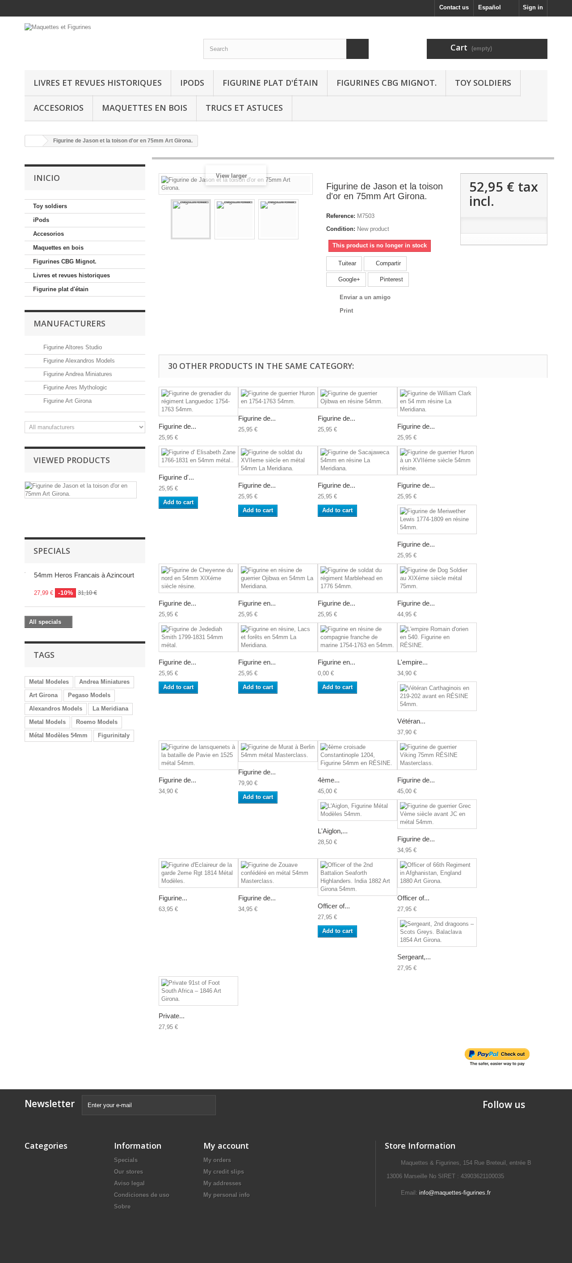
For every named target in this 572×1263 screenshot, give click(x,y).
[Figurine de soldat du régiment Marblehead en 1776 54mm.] (357, 578)
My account (226, 1145)
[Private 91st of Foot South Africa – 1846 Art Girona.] (198, 991)
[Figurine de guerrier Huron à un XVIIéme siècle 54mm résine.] (437, 460)
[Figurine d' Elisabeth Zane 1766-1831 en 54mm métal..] (198, 456)
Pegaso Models (89, 695)
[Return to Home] (33, 140)
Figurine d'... (176, 477)
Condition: (340, 229)
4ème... (329, 780)
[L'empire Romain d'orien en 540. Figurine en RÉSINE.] (437, 637)
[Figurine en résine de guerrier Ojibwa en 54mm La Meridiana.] (278, 578)
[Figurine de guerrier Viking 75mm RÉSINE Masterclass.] (437, 755)
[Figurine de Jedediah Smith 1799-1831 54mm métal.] (198, 637)
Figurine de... (177, 426)
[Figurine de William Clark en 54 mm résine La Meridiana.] (437, 401)
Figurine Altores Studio (72, 347)
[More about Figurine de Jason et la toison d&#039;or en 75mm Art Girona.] (81, 489)
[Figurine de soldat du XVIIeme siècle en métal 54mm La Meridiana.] (278, 460)
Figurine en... (257, 603)
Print (346, 310)
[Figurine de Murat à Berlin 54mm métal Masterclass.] (278, 751)
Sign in (533, 7)
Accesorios (59, 107)
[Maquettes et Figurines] (107, 39)
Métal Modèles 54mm (58, 735)
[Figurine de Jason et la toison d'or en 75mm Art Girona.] (190, 219)
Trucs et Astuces (244, 107)
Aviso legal (129, 1183)
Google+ (348, 279)
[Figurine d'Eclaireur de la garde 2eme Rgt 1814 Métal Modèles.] (198, 873)
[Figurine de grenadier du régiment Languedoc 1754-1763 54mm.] (198, 401)
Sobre (122, 1206)
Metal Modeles (49, 681)
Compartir (387, 263)
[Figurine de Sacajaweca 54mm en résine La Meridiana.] (357, 460)
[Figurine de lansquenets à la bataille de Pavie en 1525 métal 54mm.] (198, 755)
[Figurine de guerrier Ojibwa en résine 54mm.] (357, 397)
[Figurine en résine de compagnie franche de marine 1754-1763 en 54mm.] (357, 637)
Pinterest (390, 279)
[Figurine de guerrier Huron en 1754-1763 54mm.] (278, 397)
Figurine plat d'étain (270, 82)
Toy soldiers (483, 82)
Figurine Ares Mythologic (74, 387)
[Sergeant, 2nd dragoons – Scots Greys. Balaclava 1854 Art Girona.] (437, 932)
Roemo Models (97, 722)
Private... (172, 1016)
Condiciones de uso (141, 1195)
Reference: (340, 216)
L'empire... (412, 662)
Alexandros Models (55, 708)
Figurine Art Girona (67, 400)
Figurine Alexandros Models (78, 360)
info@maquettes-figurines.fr (455, 1192)
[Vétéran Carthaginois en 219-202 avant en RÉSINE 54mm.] (437, 696)
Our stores (128, 1171)
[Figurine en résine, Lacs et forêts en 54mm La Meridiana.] (278, 637)
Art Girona (43, 695)
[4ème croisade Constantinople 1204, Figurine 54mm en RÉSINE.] (357, 755)
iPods (192, 82)
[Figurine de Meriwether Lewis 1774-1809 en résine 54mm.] (437, 519)
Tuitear (346, 263)
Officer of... (334, 906)
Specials (52, 550)
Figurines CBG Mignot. (386, 82)
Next (306, 220)
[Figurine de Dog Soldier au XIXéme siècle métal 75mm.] (437, 578)
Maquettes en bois (144, 107)
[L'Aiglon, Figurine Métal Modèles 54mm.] (357, 810)
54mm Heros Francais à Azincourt (84, 575)
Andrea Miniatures (104, 681)
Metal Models (47, 722)
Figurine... (173, 898)
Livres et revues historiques (98, 82)
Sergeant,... (414, 957)
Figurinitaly (114, 735)
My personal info (226, 1195)
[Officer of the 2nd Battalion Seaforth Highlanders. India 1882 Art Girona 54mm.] (357, 877)
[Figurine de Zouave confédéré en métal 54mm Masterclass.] (278, 873)
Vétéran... (411, 721)
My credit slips (223, 1171)
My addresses (222, 1183)
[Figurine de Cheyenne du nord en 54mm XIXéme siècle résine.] (198, 578)
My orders (217, 1160)
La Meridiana (110, 708)
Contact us (454, 7)
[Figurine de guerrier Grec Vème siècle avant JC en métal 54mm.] (437, 814)
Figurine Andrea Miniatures (77, 374)
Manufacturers (69, 323)
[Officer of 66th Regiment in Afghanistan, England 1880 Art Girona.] (437, 873)
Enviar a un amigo (365, 297)
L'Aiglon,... (333, 831)
